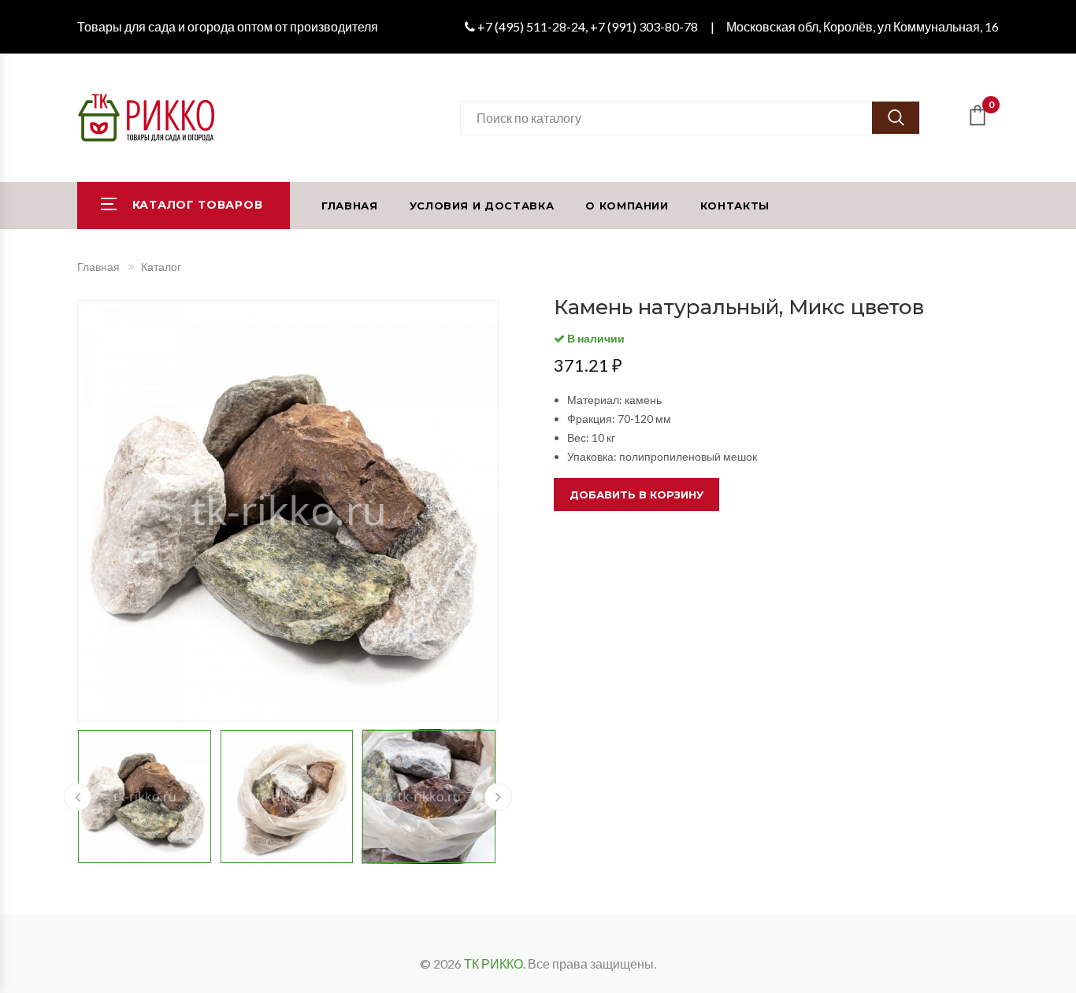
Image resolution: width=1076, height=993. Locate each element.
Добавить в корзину (636, 494)
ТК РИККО (493, 963)
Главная (349, 205)
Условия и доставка (482, 205)
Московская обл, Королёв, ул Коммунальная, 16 (862, 26)
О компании (627, 205)
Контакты (735, 205)
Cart (991, 107)
